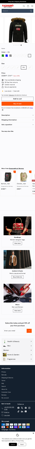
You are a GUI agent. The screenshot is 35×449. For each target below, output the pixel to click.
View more (17, 243)
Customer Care (6, 392)
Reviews (4, 395)
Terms (3, 380)
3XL (3, 60)
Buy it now (17, 104)
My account (5, 398)
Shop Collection (17, 277)
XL (25, 55)
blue (6, 55)
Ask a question (7, 125)
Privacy (4, 372)
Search (4, 386)
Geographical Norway (16, 168)
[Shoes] (17, 293)
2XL (29, 55)
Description (6, 115)
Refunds (4, 375)
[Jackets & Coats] (17, 259)
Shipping (11, 95)
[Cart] (28, 6)
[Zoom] (28, 40)
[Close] (33, 433)
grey (10, 55)
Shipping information (9, 120)
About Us (4, 389)
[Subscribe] (29, 331)
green (3, 55)
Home (3, 48)
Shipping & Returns (7, 378)
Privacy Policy (20, 441)
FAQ (3, 383)
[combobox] (17, 11)
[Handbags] (17, 225)
